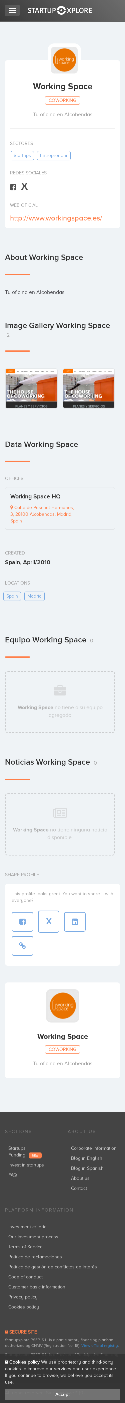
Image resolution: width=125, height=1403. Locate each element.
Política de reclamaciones (35, 1256)
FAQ (12, 1175)
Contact (79, 1188)
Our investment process (33, 1236)
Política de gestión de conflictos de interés (52, 1266)
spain (12, 596)
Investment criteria (27, 1226)
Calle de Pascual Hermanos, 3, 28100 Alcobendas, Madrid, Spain (42, 514)
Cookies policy (23, 1306)
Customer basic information (36, 1286)
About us (80, 1178)
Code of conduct (25, 1276)
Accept (62, 1394)
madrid (34, 596)
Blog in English (86, 1158)
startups (22, 155)
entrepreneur (54, 155)
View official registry (99, 1345)
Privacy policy (23, 1296)
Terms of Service (25, 1246)
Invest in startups (26, 1164)
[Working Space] (31, 388)
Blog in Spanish (87, 1168)
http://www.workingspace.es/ (56, 218)
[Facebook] (13, 187)
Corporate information (94, 1148)
